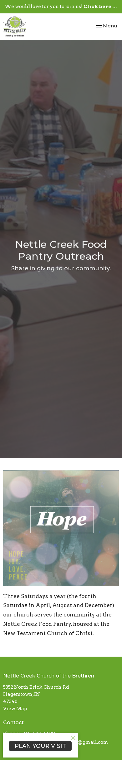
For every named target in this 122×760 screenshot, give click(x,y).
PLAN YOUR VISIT (40, 746)
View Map (15, 708)
